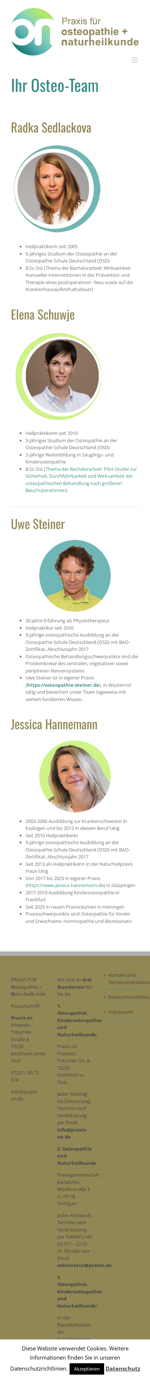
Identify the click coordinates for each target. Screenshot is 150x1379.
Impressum (120, 1012)
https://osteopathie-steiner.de (63, 685)
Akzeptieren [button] (87, 1368)
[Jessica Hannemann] (75, 742)
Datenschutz (123, 1368)
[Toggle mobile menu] (135, 60)
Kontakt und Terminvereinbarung (121, 978)
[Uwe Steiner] (75, 541)
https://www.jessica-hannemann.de (65, 885)
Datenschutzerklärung (121, 997)
